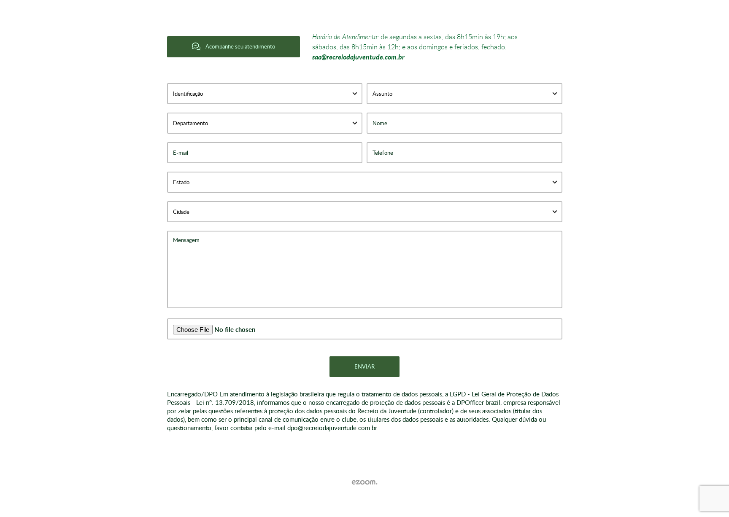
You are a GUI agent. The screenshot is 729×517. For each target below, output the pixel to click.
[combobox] (265, 93)
